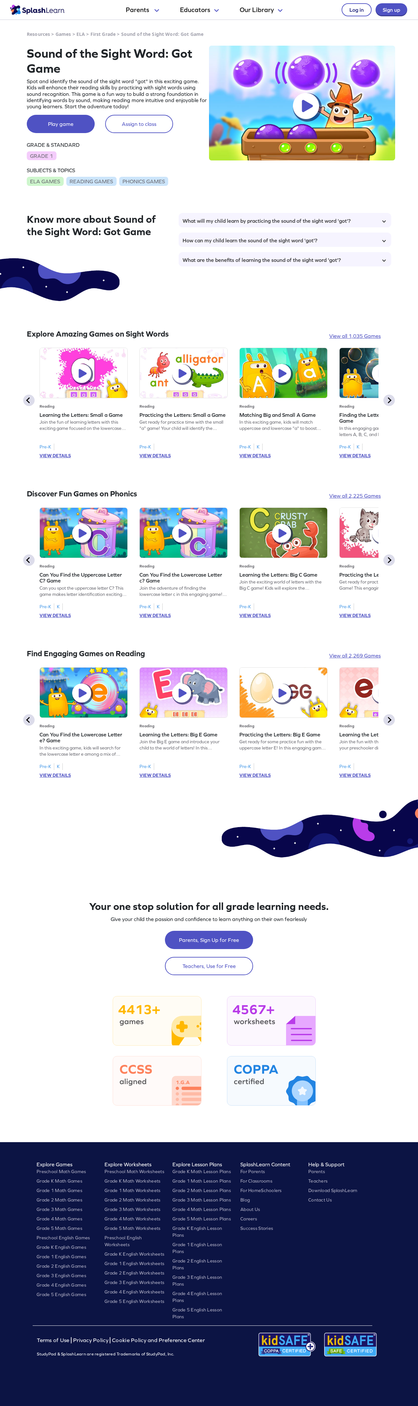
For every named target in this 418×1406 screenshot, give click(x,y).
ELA (80, 34)
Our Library (257, 9)
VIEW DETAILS (55, 455)
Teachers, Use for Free (209, 966)
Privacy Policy (90, 1340)
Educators (195, 9)
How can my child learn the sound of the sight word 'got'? (250, 240)
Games (63, 34)
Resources (38, 34)
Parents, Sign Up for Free (209, 940)
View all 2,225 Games (355, 496)
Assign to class (139, 124)
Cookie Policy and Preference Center (158, 1340)
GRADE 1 (41, 156)
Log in (356, 10)
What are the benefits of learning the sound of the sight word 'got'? (262, 260)
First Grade (103, 34)
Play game (60, 124)
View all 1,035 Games (355, 336)
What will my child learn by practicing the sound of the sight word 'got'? (267, 221)
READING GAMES (91, 181)
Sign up (391, 10)
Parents (138, 9)
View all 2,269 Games (355, 655)
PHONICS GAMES (143, 181)
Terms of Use (54, 1340)
